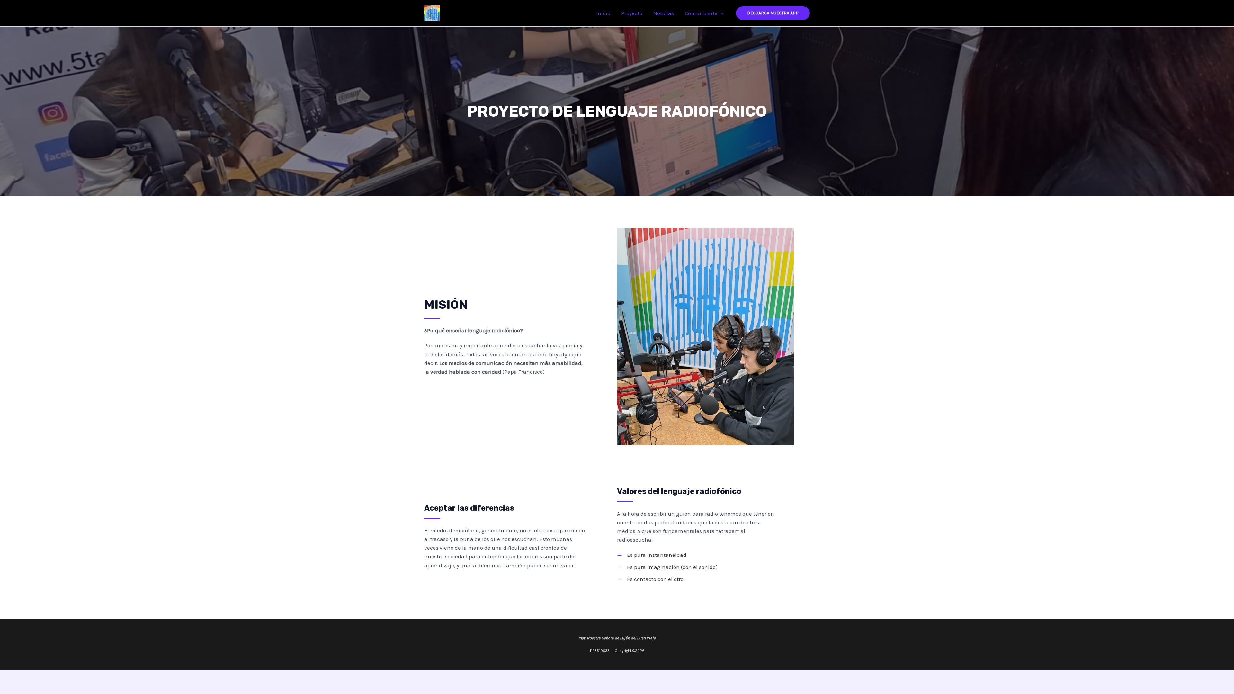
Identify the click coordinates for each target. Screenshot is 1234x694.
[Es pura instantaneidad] (651, 555)
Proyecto (631, 13)
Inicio (603, 13)
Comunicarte (701, 13)
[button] (721, 13)
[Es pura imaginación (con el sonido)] (667, 567)
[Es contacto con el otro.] (651, 579)
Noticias (663, 13)
